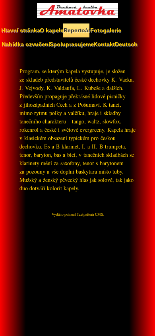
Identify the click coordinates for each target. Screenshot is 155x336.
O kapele (51, 30)
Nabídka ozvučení (25, 44)
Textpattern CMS (90, 214)
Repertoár (76, 30)
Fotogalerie (105, 30)
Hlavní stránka (20, 30)
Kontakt (103, 44)
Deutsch (126, 44)
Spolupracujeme (71, 44)
